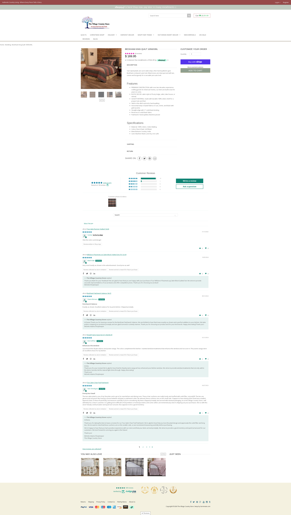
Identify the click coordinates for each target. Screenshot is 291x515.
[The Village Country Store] (96, 22)
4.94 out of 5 (107, 183)
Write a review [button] (189, 181)
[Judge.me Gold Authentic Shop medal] (145, 490)
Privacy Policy (100, 502)
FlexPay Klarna (122, 502)
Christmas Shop (97, 35)
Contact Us (111, 502)
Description (132, 65)
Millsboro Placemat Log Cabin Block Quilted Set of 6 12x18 (106, 255)
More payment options (195, 67)
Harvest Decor (127, 35)
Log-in (277, 2)
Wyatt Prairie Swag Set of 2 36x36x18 (99, 335)
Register (286, 2)
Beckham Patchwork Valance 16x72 (99, 293)
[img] (87, 232)
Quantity (183, 54)
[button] (130, 53)
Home (2, 45)
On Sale (202, 35)
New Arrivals (190, 35)
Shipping (130, 144)
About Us (132, 502)
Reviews (86, 39)
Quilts (83, 35)
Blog (95, 39)
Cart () (202, 15)
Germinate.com (205, 506)
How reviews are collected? (92, 449)
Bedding (8, 45)
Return (130, 151)
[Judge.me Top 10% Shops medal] (173, 490)
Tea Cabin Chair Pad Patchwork (98, 383)
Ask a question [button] (189, 186)
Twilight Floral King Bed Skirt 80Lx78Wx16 (139, 471)
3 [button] (146, 447)
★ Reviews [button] (145, 513)
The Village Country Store (186, 506)
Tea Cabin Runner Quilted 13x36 (98, 229)
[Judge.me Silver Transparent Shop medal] (163, 490)
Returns (83, 502)
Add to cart (195, 70)
